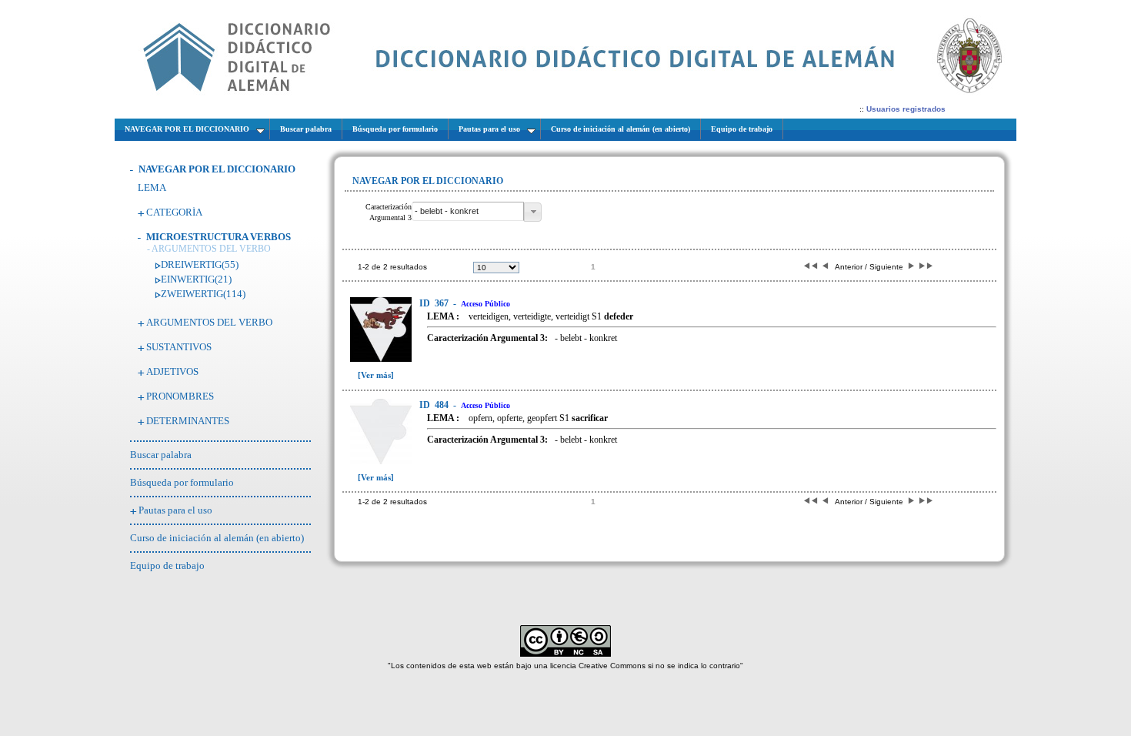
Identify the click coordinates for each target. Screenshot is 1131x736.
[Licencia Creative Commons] (565, 654)
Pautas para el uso (175, 510)
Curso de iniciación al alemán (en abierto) (217, 538)
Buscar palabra (161, 454)
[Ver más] (376, 375)
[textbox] (468, 211)
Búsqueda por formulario (182, 482)
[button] (533, 212)
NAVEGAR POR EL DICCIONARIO (216, 169)
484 (435, 405)
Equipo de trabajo (167, 565)
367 (435, 303)
